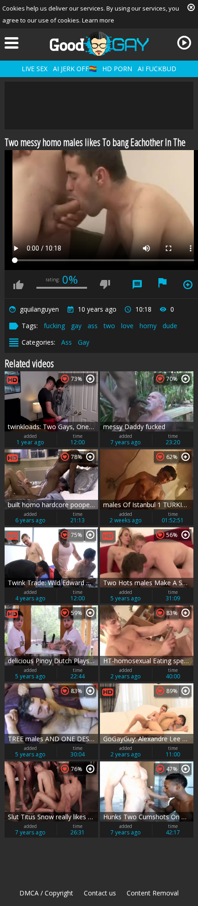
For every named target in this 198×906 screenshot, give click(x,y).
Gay (83, 342)
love (127, 325)
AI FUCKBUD (157, 68)
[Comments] (137, 284)
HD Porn (117, 68)
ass (92, 325)
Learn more (98, 20)
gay (76, 325)
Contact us (100, 893)
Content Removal (153, 893)
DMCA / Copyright (46, 893)
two (109, 325)
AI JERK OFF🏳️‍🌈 (75, 68)
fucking (54, 325)
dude (170, 325)
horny (148, 325)
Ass (66, 342)
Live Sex (34, 68)
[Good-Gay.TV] (99, 43)
